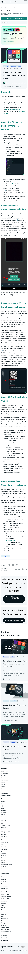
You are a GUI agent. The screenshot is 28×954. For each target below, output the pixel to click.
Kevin (13, 679)
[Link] (17, 565)
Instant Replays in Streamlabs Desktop (14, 706)
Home (2, 7)
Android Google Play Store (13, 109)
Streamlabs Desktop (6, 11)
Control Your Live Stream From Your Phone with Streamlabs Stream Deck (15, 664)
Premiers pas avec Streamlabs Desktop (14, 748)
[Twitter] (9, 565)
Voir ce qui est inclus (8, 41)
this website (15, 460)
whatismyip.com (11, 540)
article (13, 184)
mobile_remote (5, 556)
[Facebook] (13, 565)
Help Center (10, 7)
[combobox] (14, 22)
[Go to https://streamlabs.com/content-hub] (9, 2)
